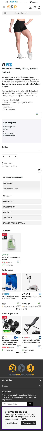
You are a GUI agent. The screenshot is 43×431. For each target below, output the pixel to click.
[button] (21, 2)
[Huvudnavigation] (4, 7)
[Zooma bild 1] (21, 40)
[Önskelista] (35, 7)
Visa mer (6, 196)
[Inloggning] (30, 7)
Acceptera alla (29, 423)
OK (30, 404)
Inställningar (12, 423)
